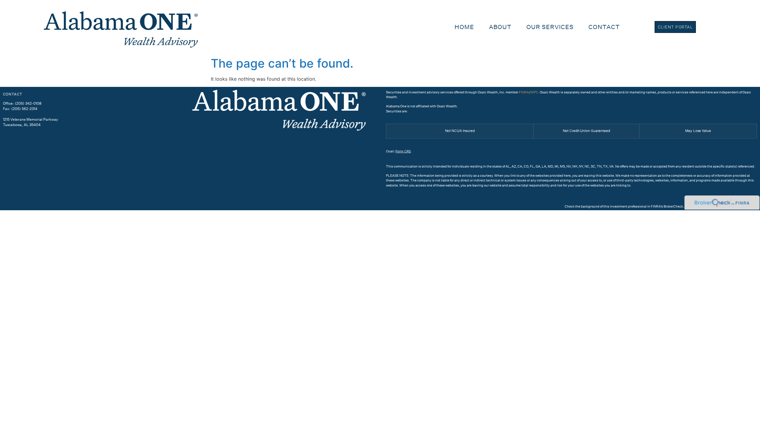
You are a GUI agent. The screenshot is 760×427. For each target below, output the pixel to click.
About (500, 27)
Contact (604, 27)
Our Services (550, 27)
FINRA (524, 92)
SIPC (534, 92)
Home (464, 27)
